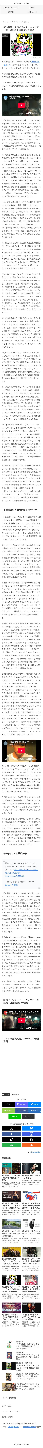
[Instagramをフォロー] (31, 1134)
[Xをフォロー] (11, 1128)
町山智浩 (16, 1094)
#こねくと (9, 873)
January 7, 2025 (11, 885)
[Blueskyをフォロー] (31, 1128)
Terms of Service (29, 1427)
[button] (28, 1116)
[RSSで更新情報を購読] (31, 1145)
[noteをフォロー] (31, 1139)
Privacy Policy (13, 1427)
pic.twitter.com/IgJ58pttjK (14, 876)
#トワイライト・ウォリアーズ (26, 870)
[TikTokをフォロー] (11, 1139)
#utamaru (17, 873)
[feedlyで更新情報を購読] (11, 1145)
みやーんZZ (6, 1406)
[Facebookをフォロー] (11, 1134)
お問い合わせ (7, 1417)
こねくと (6, 1094)
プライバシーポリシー (11, 1411)
